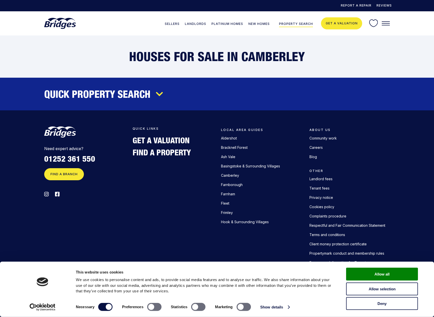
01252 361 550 (69, 159)
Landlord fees (321, 179)
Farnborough (232, 185)
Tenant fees (319, 188)
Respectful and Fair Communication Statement (347, 225)
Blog (313, 157)
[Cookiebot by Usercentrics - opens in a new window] (43, 307)
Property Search (296, 24)
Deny (382, 303)
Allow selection (382, 289)
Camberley (230, 175)
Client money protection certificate (338, 244)
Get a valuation (342, 23)
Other (316, 171)
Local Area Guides (242, 130)
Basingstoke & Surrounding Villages (250, 166)
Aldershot (229, 138)
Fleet (225, 203)
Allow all (382, 274)
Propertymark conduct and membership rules (346, 253)
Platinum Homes (227, 24)
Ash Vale (228, 157)
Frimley (227, 212)
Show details (271, 307)
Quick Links (146, 128)
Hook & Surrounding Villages (245, 222)
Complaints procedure (327, 216)
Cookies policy (321, 207)
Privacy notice (321, 197)
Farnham (228, 194)
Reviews (384, 5)
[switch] (154, 307)
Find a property (162, 152)
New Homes (259, 24)
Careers (316, 147)
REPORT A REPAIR (356, 5)
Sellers (172, 24)
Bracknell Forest (234, 147)
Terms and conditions (327, 235)
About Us (320, 130)
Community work (323, 138)
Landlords (195, 24)
